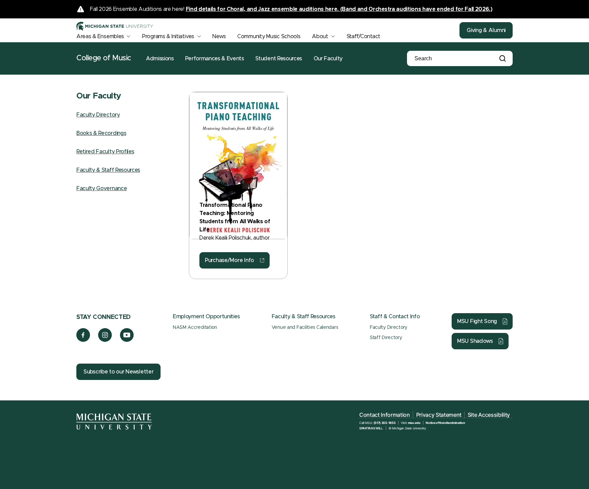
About (320, 36)
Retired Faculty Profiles (105, 151)
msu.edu (414, 423)
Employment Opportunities (206, 316)
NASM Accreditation (195, 327)
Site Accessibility (489, 414)
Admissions (160, 58)
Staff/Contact (363, 36)
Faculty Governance (101, 188)
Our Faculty (328, 58)
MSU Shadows (475, 341)
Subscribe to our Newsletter (118, 372)
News (219, 36)
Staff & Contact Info (395, 316)
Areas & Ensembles (100, 36)
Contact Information (384, 414)
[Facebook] (83, 340)
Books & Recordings (101, 133)
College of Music (103, 58)
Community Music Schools (269, 36)
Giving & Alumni (486, 30)
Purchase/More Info (229, 260)
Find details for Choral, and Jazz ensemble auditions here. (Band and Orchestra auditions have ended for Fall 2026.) (339, 9)
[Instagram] (105, 340)
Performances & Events (214, 58)
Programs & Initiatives (168, 36)
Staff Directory (386, 337)
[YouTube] (127, 340)
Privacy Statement (439, 414)
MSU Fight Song (477, 321)
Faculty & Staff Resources (108, 170)
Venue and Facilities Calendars (305, 327)
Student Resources (278, 58)
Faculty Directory (98, 115)
